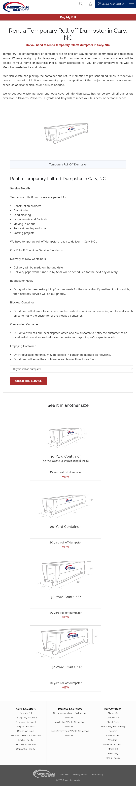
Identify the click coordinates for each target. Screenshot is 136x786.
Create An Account (25, 722)
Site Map (64, 774)
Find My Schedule (25, 744)
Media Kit (113, 749)
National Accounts (113, 744)
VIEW (65, 477)
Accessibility (97, 774)
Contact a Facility (25, 749)
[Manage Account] (90, 4)
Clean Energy (112, 758)
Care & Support (25, 708)
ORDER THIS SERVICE (28, 381)
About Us (113, 713)
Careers (113, 731)
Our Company (113, 708)
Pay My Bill (68, 17)
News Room (112, 735)
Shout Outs (113, 722)
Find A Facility (25, 740)
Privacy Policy (80, 774)
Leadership (113, 717)
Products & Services (69, 708)
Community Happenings (113, 726)
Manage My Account (25, 717)
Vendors (112, 740)
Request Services (25, 726)
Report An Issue (25, 731)
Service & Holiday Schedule (26, 735)
